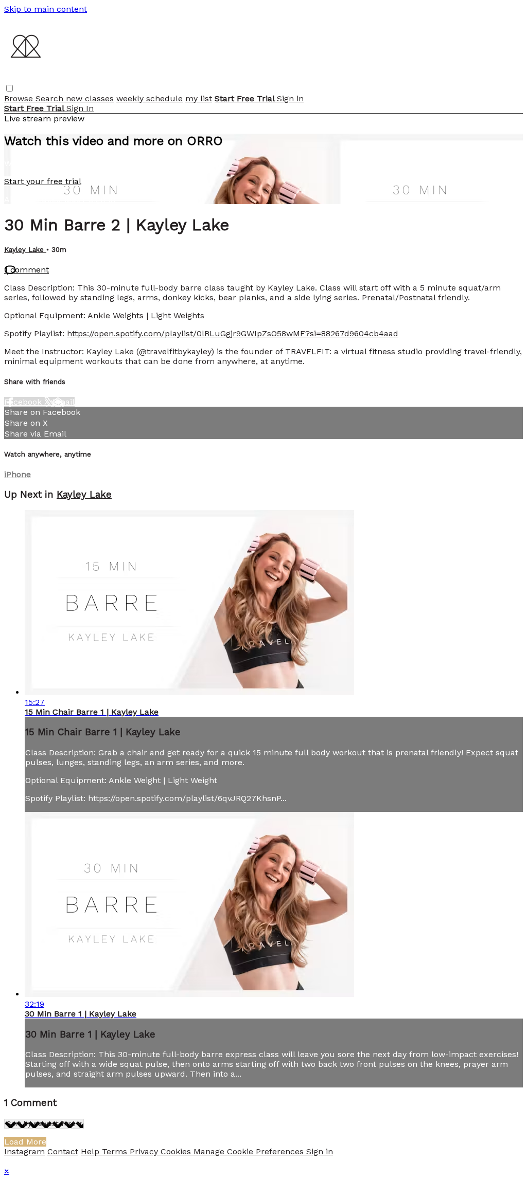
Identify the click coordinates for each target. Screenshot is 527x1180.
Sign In (80, 108)
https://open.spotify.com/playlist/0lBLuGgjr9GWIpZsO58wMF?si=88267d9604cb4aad (232, 333)
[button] (9, 88)
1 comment (26, 270)
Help (91, 1151)
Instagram (24, 1151)
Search (51, 98)
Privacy (145, 1151)
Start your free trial (42, 181)
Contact (62, 1151)
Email (63, 402)
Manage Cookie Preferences (250, 1151)
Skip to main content (45, 9)
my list (198, 98)
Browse (20, 98)
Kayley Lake (25, 249)
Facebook (24, 402)
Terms (116, 1151)
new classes (90, 98)
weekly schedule (149, 98)
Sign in (290, 98)
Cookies (177, 1151)
